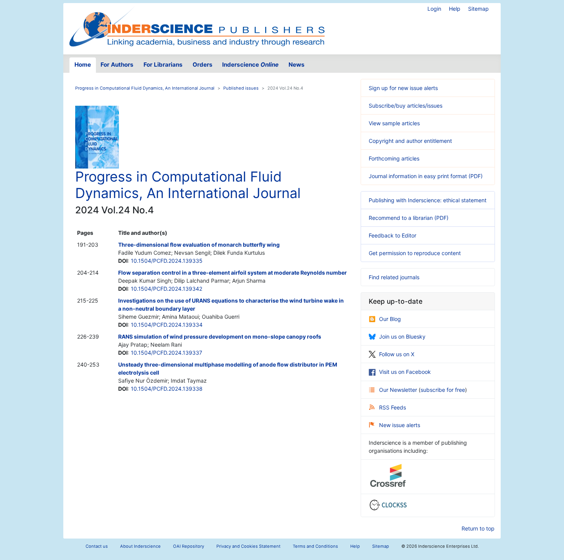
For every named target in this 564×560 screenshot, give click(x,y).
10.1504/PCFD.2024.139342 (166, 288)
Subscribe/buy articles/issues (405, 105)
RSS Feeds (392, 407)
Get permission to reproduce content (415, 253)
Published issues (241, 88)
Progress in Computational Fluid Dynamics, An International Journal (144, 88)
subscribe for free (443, 389)
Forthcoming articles (394, 158)
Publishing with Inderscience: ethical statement (427, 200)
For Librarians (163, 64)
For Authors (117, 64)
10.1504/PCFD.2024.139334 (167, 324)
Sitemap (478, 8)
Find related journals (394, 277)
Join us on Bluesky (402, 336)
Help (454, 8)
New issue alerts (399, 425)
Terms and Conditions (315, 546)
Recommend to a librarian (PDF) (409, 218)
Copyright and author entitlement (410, 141)
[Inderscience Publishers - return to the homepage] (197, 25)
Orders (203, 64)
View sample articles (394, 123)
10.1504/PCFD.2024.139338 (167, 388)
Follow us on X (396, 354)
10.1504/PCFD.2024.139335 (167, 260)
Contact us (97, 546)
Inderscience (250, 64)
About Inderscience (140, 546)
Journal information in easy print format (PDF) (426, 176)
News (297, 64)
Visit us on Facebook (405, 371)
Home (82, 64)
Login (434, 8)
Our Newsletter (399, 389)
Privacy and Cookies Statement (248, 546)
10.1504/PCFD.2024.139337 (166, 352)
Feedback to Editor (392, 235)
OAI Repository (188, 546)
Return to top (478, 528)
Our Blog (390, 319)
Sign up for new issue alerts (403, 88)
